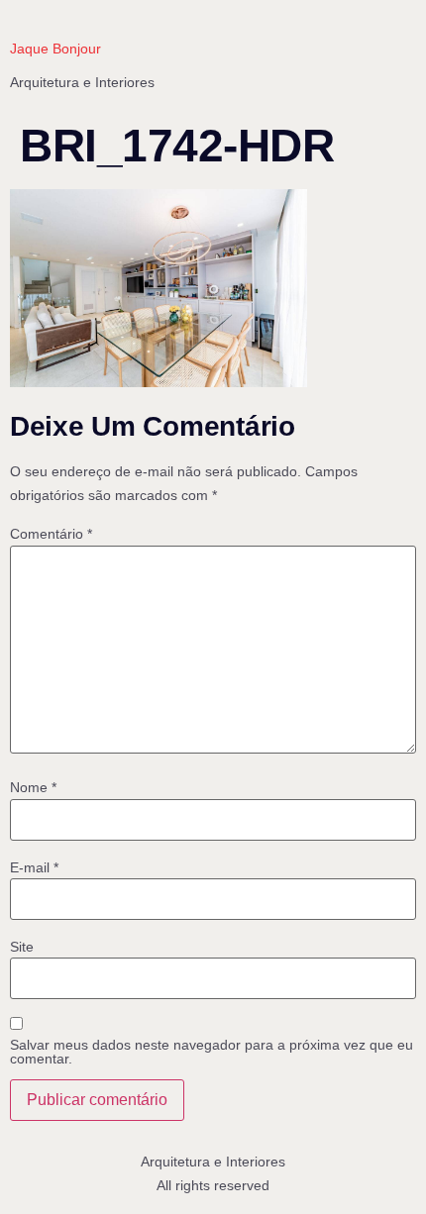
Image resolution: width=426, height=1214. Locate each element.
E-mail (34, 867)
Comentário (51, 534)
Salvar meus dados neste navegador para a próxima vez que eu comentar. (211, 1051)
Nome (33, 787)
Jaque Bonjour (55, 48)
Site (22, 947)
